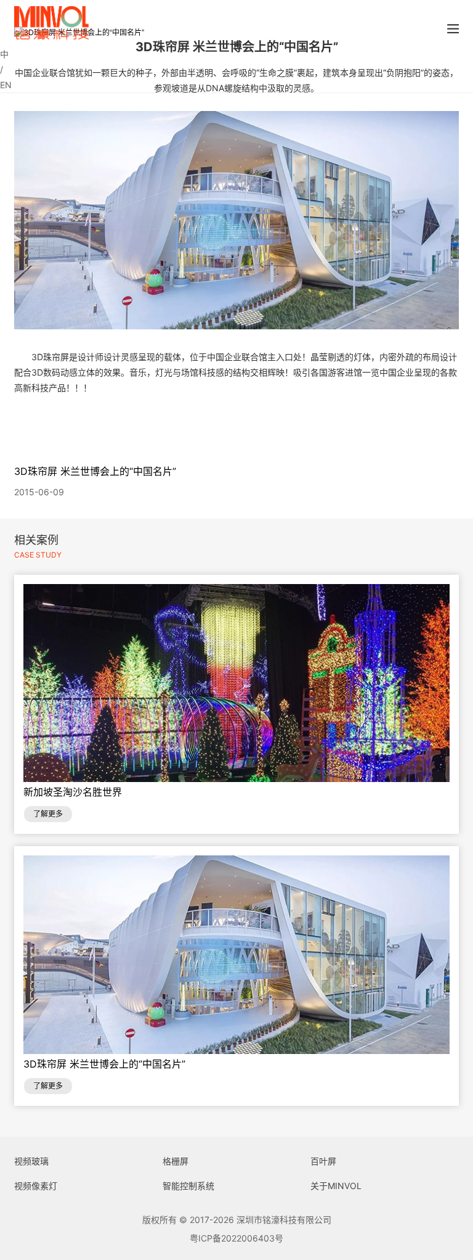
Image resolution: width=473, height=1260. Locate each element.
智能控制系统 (188, 1185)
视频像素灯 (35, 1185)
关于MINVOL (336, 1185)
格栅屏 (175, 1161)
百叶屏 (323, 1161)
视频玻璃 (31, 1161)
